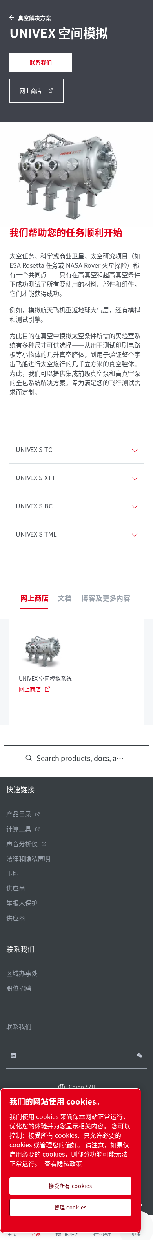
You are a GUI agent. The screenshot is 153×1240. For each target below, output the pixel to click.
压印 (12, 873)
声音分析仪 (22, 843)
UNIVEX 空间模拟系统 (45, 678)
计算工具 (18, 828)
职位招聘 (18, 988)
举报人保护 (22, 902)
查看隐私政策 (63, 1163)
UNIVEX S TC (34, 449)
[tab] (34, 598)
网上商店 (31, 90)
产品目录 (18, 813)
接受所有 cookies (70, 1186)
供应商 (15, 887)
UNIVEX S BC (34, 505)
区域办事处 (22, 973)
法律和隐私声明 (28, 858)
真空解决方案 (34, 18)
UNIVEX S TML (36, 534)
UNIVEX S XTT (35, 477)
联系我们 (41, 62)
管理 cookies (70, 1207)
